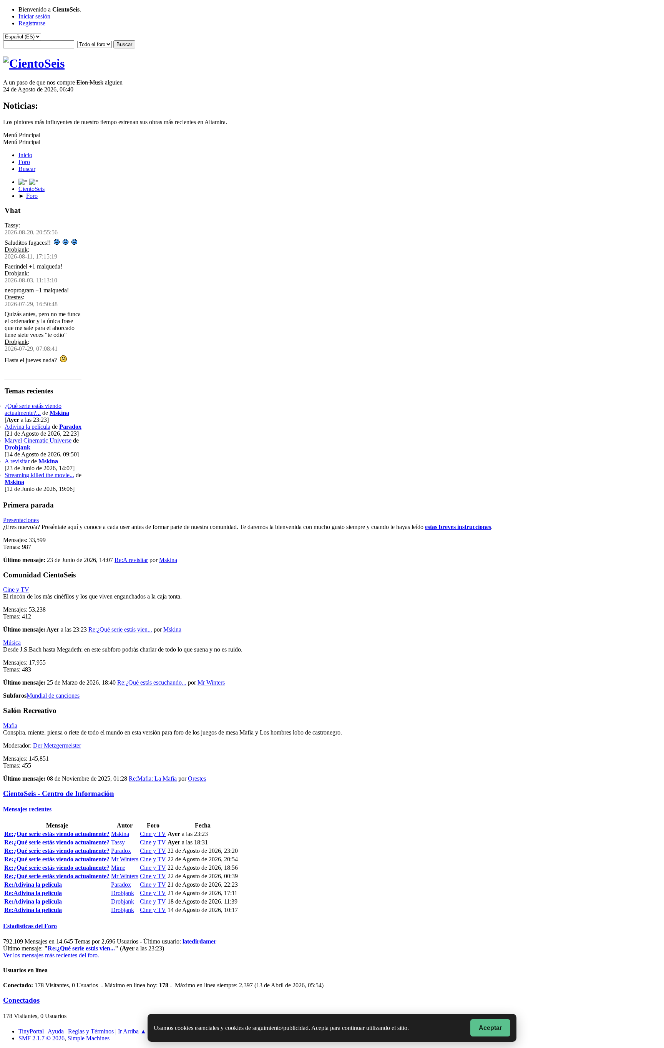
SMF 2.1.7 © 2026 (41, 1038)
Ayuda (56, 1031)
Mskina (59, 413)
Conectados (21, 1000)
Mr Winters (211, 682)
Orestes (14, 297)
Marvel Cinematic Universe (38, 440)
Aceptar (490, 1028)
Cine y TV (16, 589)
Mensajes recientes (27, 809)
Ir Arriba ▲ (132, 1031)
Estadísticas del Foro (30, 926)
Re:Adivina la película (33, 884)
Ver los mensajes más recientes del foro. (51, 955)
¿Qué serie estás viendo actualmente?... (33, 409)
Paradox (70, 426)
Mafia (10, 725)
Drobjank (16, 249)
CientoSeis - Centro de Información (58, 793)
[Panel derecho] (23, 182)
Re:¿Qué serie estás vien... (120, 629)
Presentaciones (21, 520)
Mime (118, 867)
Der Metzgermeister (57, 745)
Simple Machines (89, 1038)
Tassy (11, 225)
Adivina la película (27, 426)
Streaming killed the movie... (39, 475)
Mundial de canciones (53, 695)
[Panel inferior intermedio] (33, 182)
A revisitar (17, 461)
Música (12, 642)
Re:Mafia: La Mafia (153, 778)
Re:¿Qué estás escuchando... (151, 682)
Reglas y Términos (91, 1031)
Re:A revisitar (131, 560)
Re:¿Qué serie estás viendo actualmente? (57, 834)
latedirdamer (199, 941)
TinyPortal (31, 1031)
